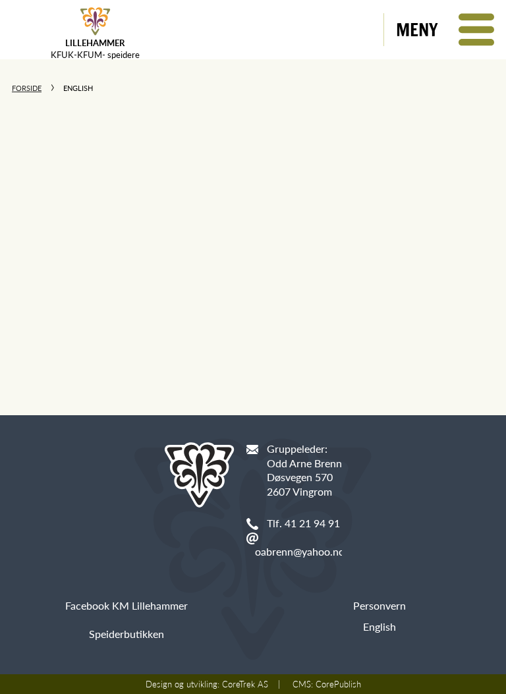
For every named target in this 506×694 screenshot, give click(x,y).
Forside (27, 88)
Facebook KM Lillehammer (126, 605)
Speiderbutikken (126, 633)
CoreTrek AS (245, 684)
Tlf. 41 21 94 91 (303, 523)
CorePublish (338, 684)
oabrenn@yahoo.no (300, 551)
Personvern (379, 605)
